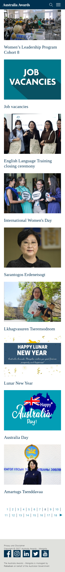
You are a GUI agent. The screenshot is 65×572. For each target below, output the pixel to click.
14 (27, 515)
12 (13, 515)
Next (61, 515)
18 (55, 515)
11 (6, 515)
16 (41, 515)
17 (48, 515)
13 (20, 515)
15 (34, 515)
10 (56, 509)
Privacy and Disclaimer (14, 545)
